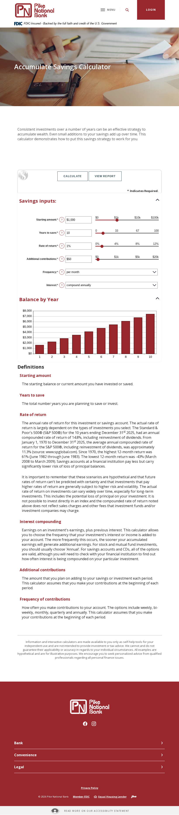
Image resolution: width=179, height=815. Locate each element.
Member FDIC (81, 796)
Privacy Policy (89, 787)
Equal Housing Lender (112, 796)
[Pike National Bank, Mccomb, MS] (34, 9)
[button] (89, 200)
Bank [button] (18, 743)
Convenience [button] (25, 755)
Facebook (85, 724)
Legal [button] (19, 767)
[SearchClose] (127, 10)
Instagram (94, 724)
